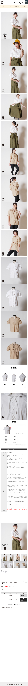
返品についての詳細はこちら (7, 607)
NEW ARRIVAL (6, 9)
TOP (1, 9)
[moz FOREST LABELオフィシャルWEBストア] (2, 2)
